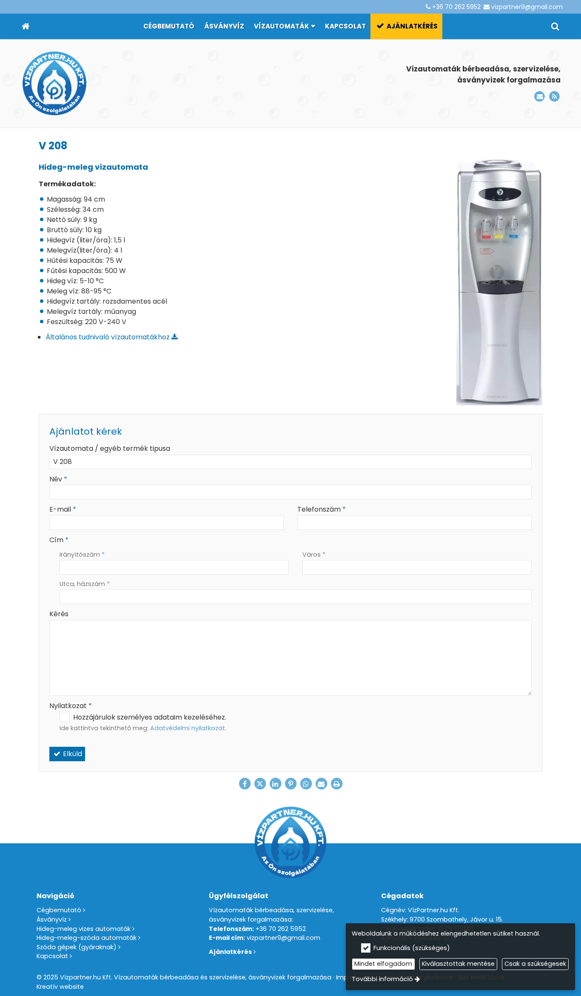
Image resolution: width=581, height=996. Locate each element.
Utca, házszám (85, 584)
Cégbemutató (59, 910)
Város (313, 554)
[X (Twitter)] (260, 784)
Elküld (71, 754)
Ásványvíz (52, 919)
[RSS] (554, 97)
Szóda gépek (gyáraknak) (77, 947)
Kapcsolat (52, 956)
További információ (382, 979)
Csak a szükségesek (535, 963)
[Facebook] (244, 784)
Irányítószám (82, 554)
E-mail (62, 509)
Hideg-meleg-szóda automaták (87, 937)
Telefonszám (321, 509)
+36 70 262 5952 (456, 7)
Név (58, 479)
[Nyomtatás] (336, 784)
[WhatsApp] (306, 784)
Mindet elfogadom (383, 963)
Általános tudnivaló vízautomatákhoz (108, 337)
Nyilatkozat (70, 706)
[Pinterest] (290, 784)
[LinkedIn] (275, 784)
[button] (555, 26)
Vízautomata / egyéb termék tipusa (109, 448)
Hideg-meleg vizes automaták (84, 929)
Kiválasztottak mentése (458, 963)
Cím (58, 540)
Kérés (58, 614)
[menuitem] (25, 26)
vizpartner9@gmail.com (527, 7)
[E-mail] (539, 97)
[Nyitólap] (25, 26)
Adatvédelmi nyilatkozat (187, 728)
